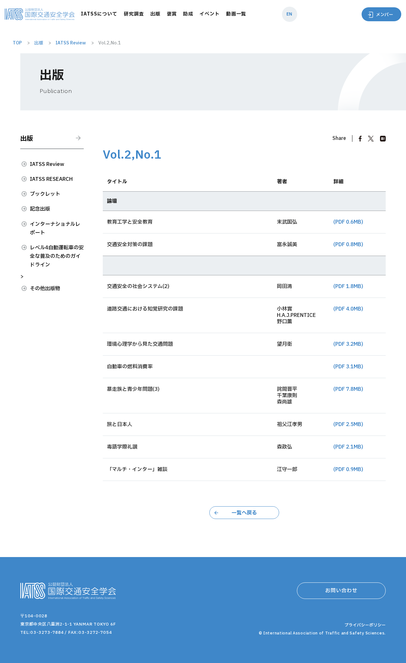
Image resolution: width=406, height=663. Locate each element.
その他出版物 (45, 288)
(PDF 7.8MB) (348, 389)
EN (289, 14)
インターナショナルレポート (55, 228)
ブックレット (45, 194)
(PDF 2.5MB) (348, 424)
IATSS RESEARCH (51, 179)
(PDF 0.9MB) (348, 469)
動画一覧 (236, 14)
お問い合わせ (341, 590)
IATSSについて (99, 14)
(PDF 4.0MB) (348, 309)
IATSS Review (47, 164)
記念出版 (40, 209)
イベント (210, 14)
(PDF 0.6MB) (348, 222)
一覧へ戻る (244, 513)
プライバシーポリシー (365, 625)
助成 (188, 14)
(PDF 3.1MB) (348, 367)
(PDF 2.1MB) (348, 447)
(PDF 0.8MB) (348, 244)
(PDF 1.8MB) (348, 286)
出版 (155, 14)
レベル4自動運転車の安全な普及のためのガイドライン (57, 256)
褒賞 (172, 14)
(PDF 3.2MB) (348, 344)
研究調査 (134, 14)
